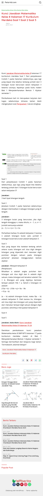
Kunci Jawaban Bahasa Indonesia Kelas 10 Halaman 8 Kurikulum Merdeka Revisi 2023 (21, 427)
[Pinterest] (21, 484)
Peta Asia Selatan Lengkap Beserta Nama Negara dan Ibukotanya (20, 449)
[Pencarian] (40, 2)
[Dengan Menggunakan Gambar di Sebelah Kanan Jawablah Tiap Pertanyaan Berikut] (11, 374)
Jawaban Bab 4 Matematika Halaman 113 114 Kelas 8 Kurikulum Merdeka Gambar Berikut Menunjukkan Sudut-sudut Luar (32, 405)
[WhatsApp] (29, 484)
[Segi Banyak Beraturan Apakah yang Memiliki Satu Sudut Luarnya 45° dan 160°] (11, 395)
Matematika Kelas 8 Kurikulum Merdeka (15, 10)
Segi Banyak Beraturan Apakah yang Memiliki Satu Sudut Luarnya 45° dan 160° (10, 405)
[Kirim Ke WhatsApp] (39, 360)
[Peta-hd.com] (21, 481)
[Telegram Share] (35, 360)
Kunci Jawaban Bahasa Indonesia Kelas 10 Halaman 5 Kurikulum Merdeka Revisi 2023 (21, 434)
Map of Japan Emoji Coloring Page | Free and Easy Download (21, 457)
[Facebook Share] (23, 360)
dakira (8, 23)
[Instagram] (25, 484)
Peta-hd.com (10, 2)
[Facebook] (14, 484)
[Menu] (3, 2)
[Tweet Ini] (27, 360)
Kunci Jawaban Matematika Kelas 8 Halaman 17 (19, 350)
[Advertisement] (21, 48)
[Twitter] (18, 484)
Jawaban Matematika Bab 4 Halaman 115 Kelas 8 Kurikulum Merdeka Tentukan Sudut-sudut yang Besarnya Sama (32, 384)
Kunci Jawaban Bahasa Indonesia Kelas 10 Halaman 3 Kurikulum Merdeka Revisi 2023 (21, 442)
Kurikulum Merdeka (9, 353)
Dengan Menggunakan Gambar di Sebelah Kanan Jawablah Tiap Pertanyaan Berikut (11, 384)
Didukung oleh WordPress (15, 490)
